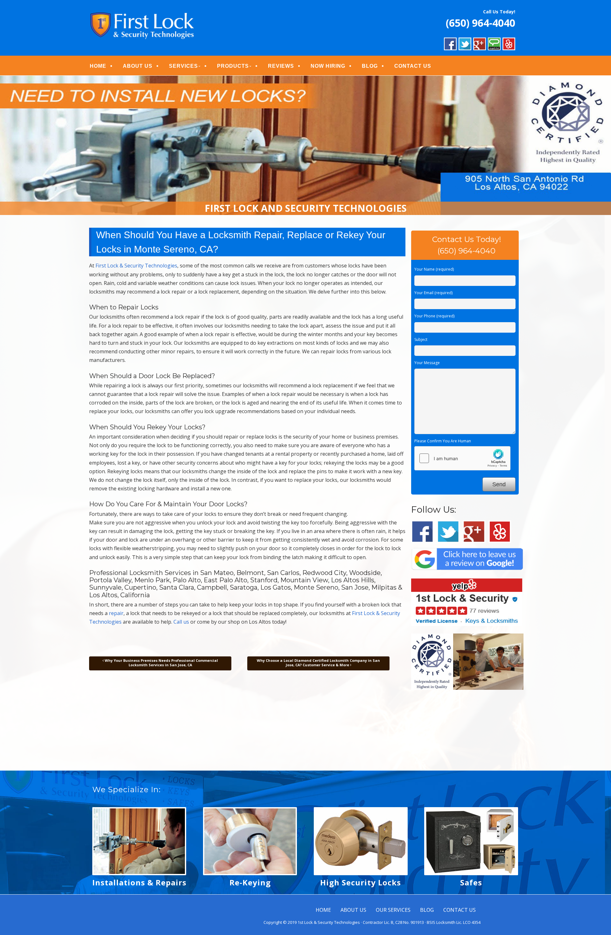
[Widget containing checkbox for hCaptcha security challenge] (462, 458)
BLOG (370, 66)
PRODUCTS (233, 66)
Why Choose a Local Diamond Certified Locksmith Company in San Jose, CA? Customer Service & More (318, 662)
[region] (305, 145)
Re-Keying (250, 882)
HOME (98, 66)
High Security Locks (360, 882)
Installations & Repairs (139, 882)
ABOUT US (137, 66)
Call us (181, 621)
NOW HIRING (328, 66)
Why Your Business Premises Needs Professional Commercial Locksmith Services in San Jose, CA (161, 662)
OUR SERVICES (393, 909)
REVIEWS (281, 66)
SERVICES (183, 66)
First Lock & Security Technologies (136, 265)
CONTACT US (412, 66)
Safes (471, 882)
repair (116, 613)
